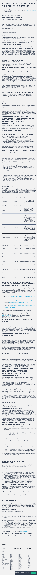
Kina (11, 562)
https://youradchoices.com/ (6, 315)
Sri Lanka (29, 554)
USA (28, 564)
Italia (11, 557)
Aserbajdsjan (3, 557)
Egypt (2, 565)
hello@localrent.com (23, 531)
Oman (20, 559)
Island (11, 556)
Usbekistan (29, 565)
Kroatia (11, 564)
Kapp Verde (11, 560)
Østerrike (29, 567)
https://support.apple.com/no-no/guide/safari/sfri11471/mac (18, 302)
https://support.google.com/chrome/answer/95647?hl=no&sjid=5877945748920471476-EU (20, 296)
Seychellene (20, 567)
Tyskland (29, 562)
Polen (20, 560)
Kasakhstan (11, 561)
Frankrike (3, 568)
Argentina (3, 555)
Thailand (29, 558)
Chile (2, 561)
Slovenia (20, 568)
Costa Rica (3, 562)
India (11, 555)
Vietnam (29, 566)
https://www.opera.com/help (10, 307)
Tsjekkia (29, 559)
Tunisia (29, 560)
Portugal (20, 561)
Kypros (11, 565)
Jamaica (11, 558)
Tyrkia (28, 561)
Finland (3, 567)
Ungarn (29, 563)
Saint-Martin (20, 565)
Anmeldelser (4, 544)
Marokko (11, 568)
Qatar (20, 562)
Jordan (11, 559)
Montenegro (20, 556)
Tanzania (29, 557)
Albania (3, 554)
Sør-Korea (29, 556)
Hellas (11, 554)
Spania (20, 569)
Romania (20, 564)
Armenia (3, 556)
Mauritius (20, 554)
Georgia (3, 569)
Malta (11, 567)
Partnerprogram (4, 548)
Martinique (11, 569)
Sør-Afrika (29, 555)
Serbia (20, 566)
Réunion (20, 563)
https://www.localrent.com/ (31, 10)
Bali (2, 558)
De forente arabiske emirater (5, 563)
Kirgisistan (11, 563)
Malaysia (11, 566)
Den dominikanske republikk (5, 564)
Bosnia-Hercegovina (4, 559)
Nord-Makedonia (21, 558)
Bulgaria (3, 560)
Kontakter (3, 551)
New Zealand (20, 557)
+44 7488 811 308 (28, 548)
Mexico (20, 555)
